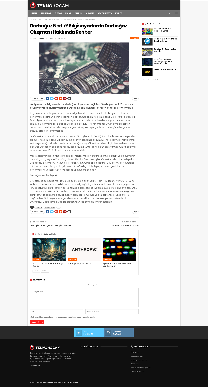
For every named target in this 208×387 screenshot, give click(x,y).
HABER (34, 13)
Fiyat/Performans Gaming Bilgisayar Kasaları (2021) (163, 61)
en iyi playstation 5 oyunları (140, 368)
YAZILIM (78, 13)
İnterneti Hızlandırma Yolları (125, 225)
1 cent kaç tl (135, 364)
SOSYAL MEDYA (105, 13)
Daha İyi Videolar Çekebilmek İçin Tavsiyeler (51, 225)
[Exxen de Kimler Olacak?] (147, 72)
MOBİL (68, 13)
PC (58, 207)
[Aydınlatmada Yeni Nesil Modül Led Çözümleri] (119, 249)
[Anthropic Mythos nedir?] (84, 249)
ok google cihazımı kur (139, 360)
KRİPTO (118, 13)
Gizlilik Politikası (72, 383)
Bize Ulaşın (135, 352)
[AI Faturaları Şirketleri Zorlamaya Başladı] (49, 249)
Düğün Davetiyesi (137, 371)
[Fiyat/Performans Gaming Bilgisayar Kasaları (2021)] (147, 62)
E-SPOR (58, 13)
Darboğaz (39, 207)
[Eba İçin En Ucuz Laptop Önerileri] (147, 52)
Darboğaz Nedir (50, 207)
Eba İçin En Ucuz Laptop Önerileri (165, 50)
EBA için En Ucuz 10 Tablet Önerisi (162, 29)
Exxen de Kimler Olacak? (165, 69)
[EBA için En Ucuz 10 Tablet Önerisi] (147, 31)
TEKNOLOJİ (46, 13)
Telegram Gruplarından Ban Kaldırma (165, 40)
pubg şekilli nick (137, 356)
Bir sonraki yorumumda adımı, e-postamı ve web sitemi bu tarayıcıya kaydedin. (63, 317)
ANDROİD (90, 13)
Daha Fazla (35, 365)
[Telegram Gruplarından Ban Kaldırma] (147, 42)
